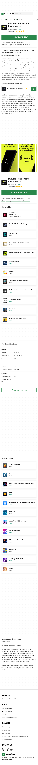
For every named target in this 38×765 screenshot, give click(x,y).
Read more (17, 55)
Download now (20, 37)
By (12, 29)
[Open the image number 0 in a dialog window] (9, 158)
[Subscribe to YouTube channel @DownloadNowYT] (11, 749)
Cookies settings (7, 739)
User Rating (11, 31)
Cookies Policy (6, 733)
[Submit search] (13, 13)
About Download (7, 708)
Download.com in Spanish (9, 717)
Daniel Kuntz (7, 641)
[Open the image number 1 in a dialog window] (27, 158)
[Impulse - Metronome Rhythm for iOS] (4, 27)
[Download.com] (6, 14)
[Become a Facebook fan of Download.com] (3, 749)
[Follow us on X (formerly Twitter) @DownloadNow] (7, 749)
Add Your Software (7, 711)
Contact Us (5, 714)
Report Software (20, 390)
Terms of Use (6, 730)
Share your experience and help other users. (15, 45)
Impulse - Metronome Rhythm (18, 24)
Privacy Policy (6, 727)
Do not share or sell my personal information (15, 736)
